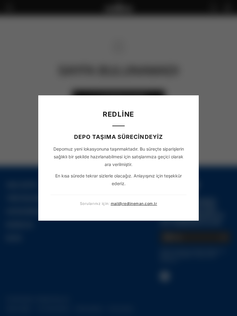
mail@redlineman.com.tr (134, 203)
